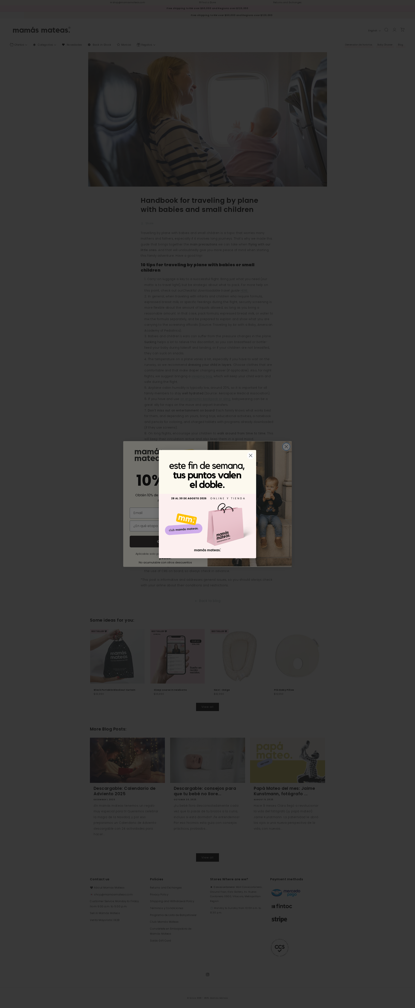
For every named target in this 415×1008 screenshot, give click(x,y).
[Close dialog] (250, 455)
